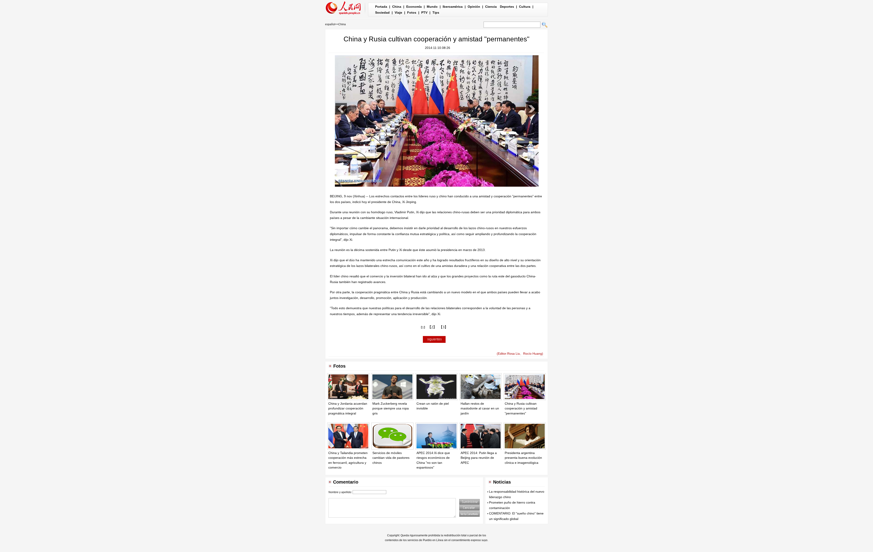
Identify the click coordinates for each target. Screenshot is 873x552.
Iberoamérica (453, 6)
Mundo (432, 6)
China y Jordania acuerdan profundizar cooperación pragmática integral (347, 408)
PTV (424, 12)
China (396, 6)
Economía (414, 6)
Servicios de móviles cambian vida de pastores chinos (390, 457)
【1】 (422, 327)
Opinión (474, 6)
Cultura (524, 6)
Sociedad (382, 12)
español (330, 24)
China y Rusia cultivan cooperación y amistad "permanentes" (521, 408)
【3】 (443, 327)
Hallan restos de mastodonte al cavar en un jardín (480, 408)
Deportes (507, 6)
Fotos (411, 12)
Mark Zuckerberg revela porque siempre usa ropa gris (390, 408)
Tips (435, 12)
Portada (381, 6)
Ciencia (491, 6)
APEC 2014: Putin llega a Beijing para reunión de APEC (479, 457)
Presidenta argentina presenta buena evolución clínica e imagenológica (523, 457)
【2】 (432, 327)
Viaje (398, 12)
